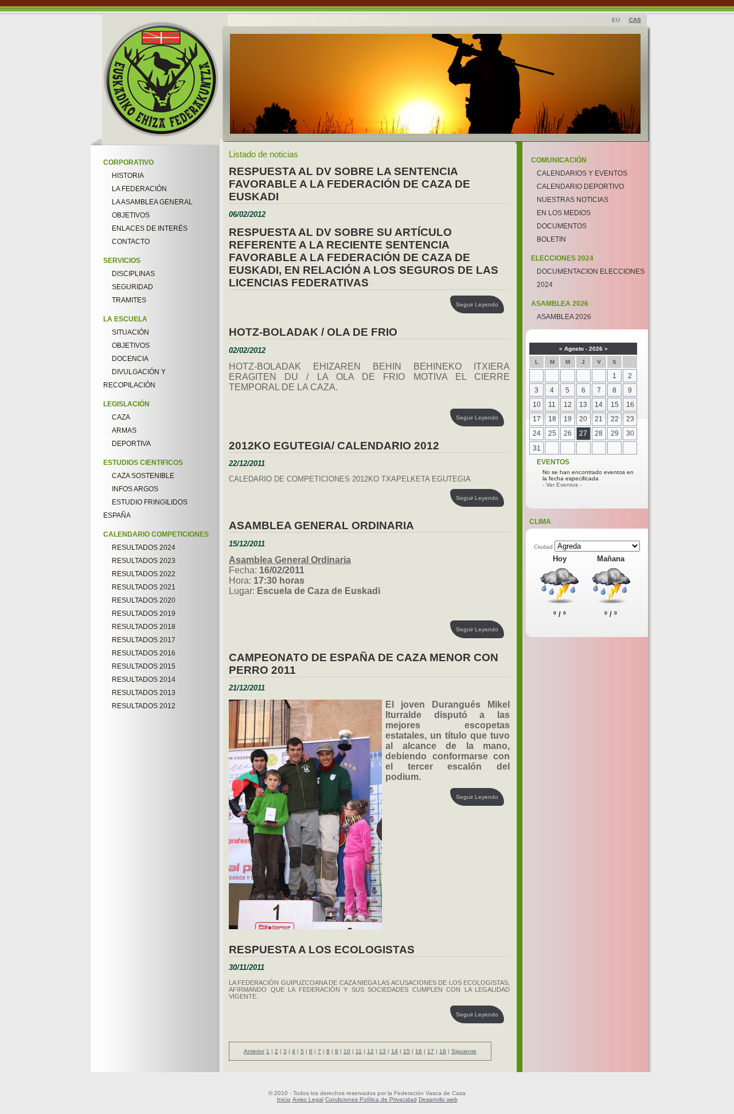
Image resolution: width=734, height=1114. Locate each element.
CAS (635, 20)
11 (359, 1051)
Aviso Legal (307, 1099)
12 (370, 1051)
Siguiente (464, 1051)
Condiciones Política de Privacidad (371, 1099)
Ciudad (544, 547)
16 (418, 1051)
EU (616, 20)
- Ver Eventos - (561, 485)
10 (346, 1051)
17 (430, 1051)
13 (382, 1051)
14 (394, 1051)
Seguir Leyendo (477, 304)
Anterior (254, 1051)
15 (406, 1051)
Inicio (284, 1099)
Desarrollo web (438, 1099)
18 (442, 1051)
